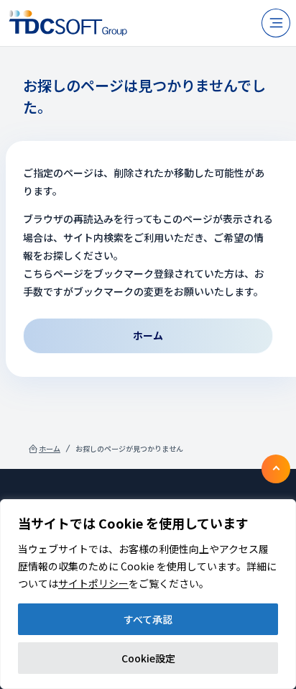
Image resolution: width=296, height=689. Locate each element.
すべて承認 (148, 619)
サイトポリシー (93, 583)
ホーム (49, 448)
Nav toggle (276, 23)
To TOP (276, 469)
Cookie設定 (148, 658)
